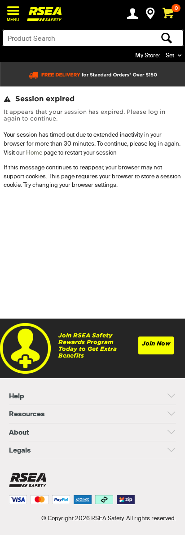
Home (34, 152)
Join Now (156, 343)
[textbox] (73, 38)
